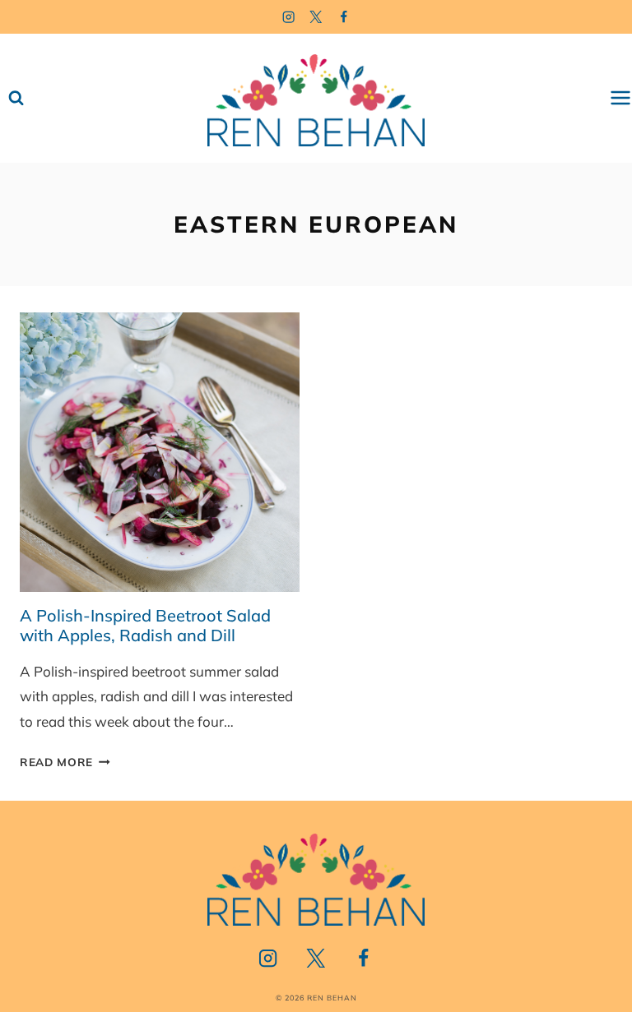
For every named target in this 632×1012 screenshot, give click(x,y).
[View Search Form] (16, 98)
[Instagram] (288, 17)
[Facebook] (344, 17)
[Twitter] (316, 17)
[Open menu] (620, 98)
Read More (65, 762)
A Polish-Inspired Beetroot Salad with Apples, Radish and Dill (145, 625)
